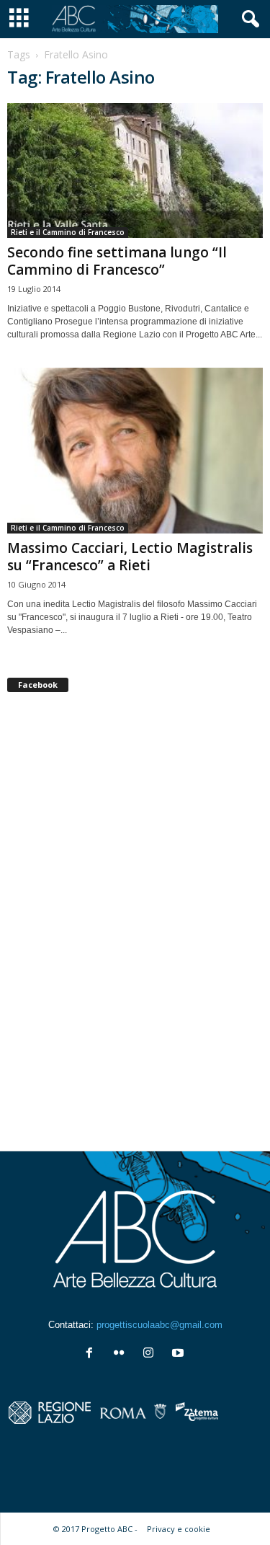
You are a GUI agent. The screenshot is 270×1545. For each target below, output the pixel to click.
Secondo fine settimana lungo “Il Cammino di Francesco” (117, 261)
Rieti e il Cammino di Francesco (68, 232)
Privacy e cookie (178, 1528)
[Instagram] (151, 1354)
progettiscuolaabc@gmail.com (159, 1324)
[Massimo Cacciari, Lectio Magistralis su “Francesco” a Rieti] (135, 451)
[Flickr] (122, 1354)
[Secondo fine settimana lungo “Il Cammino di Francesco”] (135, 170)
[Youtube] (179, 1354)
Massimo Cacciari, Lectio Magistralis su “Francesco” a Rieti (130, 557)
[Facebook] (92, 1354)
